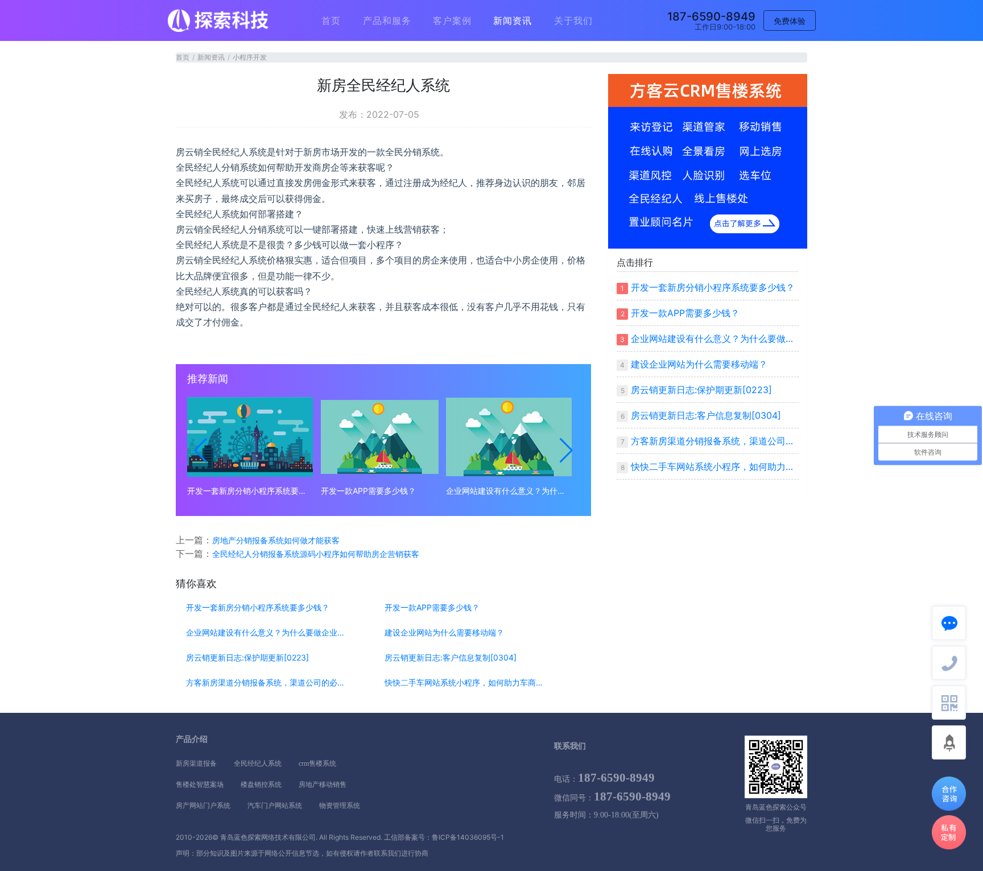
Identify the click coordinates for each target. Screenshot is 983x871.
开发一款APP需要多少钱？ (368, 491)
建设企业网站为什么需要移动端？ (444, 633)
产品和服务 (387, 20)
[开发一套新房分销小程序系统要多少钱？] (250, 437)
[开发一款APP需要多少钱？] (380, 437)
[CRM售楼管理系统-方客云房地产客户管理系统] (707, 160)
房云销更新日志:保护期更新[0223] (247, 658)
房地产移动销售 (322, 785)
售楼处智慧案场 (200, 785)
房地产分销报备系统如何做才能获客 (276, 540)
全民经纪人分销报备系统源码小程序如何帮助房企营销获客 (315, 554)
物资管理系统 (339, 806)
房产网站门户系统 (203, 806)
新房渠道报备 (196, 763)
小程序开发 (250, 57)
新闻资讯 (512, 20)
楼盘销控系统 (261, 785)
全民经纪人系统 (258, 763)
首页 (331, 20)
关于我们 (573, 20)
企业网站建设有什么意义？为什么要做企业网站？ (509, 491)
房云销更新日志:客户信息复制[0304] (451, 658)
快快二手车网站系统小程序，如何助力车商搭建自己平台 (464, 683)
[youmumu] (218, 20)
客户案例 (452, 20)
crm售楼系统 (317, 763)
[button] (200, 450)
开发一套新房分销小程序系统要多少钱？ (250, 491)
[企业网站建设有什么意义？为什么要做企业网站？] (509, 437)
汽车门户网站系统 (274, 806)
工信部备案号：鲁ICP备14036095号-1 (444, 837)
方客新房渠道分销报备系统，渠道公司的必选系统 (265, 683)
